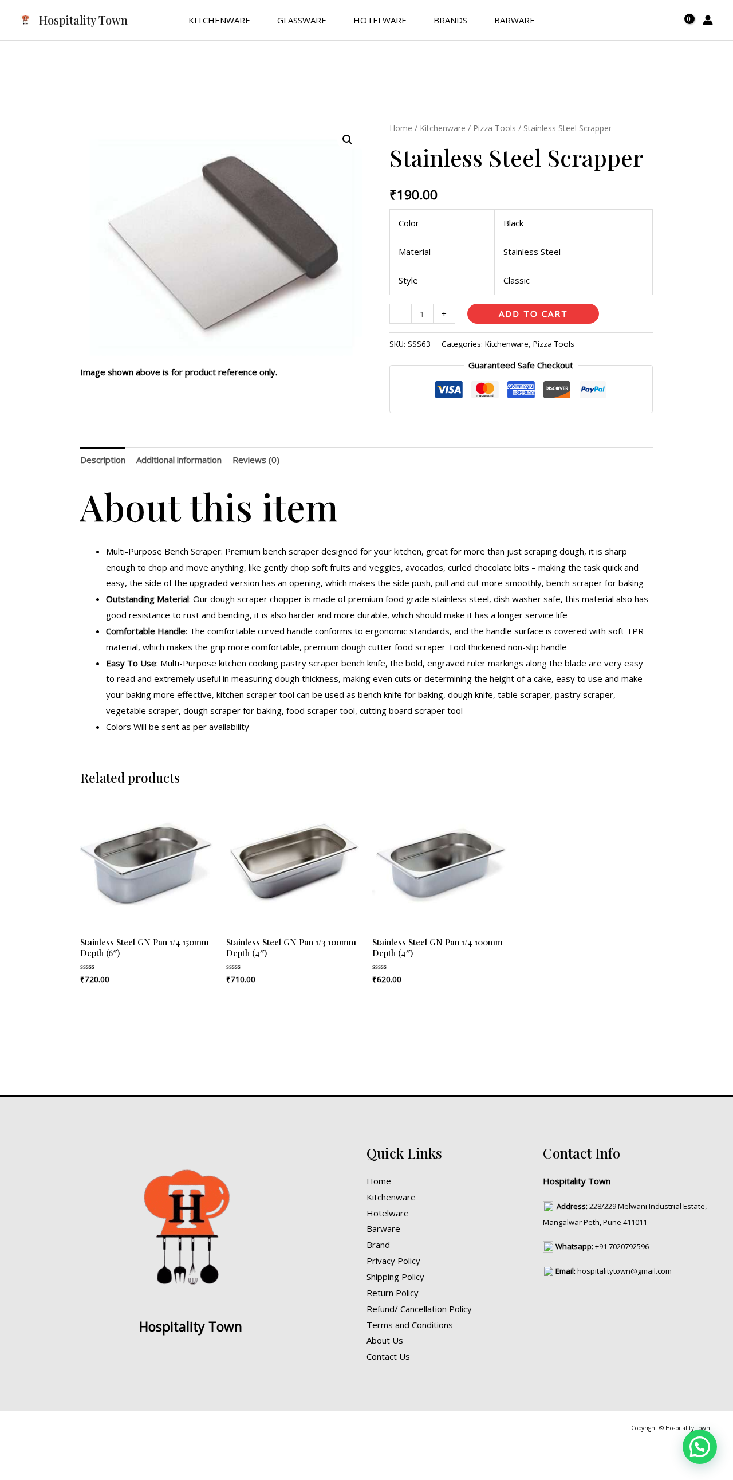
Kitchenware (219, 20)
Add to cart (533, 313)
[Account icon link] (708, 20)
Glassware (301, 20)
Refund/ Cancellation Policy (419, 1308)
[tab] (102, 459)
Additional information (179, 459)
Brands (450, 20)
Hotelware (380, 20)
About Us (384, 1340)
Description (102, 459)
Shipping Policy (395, 1276)
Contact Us (388, 1356)
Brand (378, 1244)
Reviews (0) (255, 459)
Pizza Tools (494, 128)
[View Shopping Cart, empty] (683, 20)
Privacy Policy (393, 1260)
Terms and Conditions (409, 1324)
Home (400, 128)
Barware (514, 20)
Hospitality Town (83, 20)
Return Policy (392, 1292)
